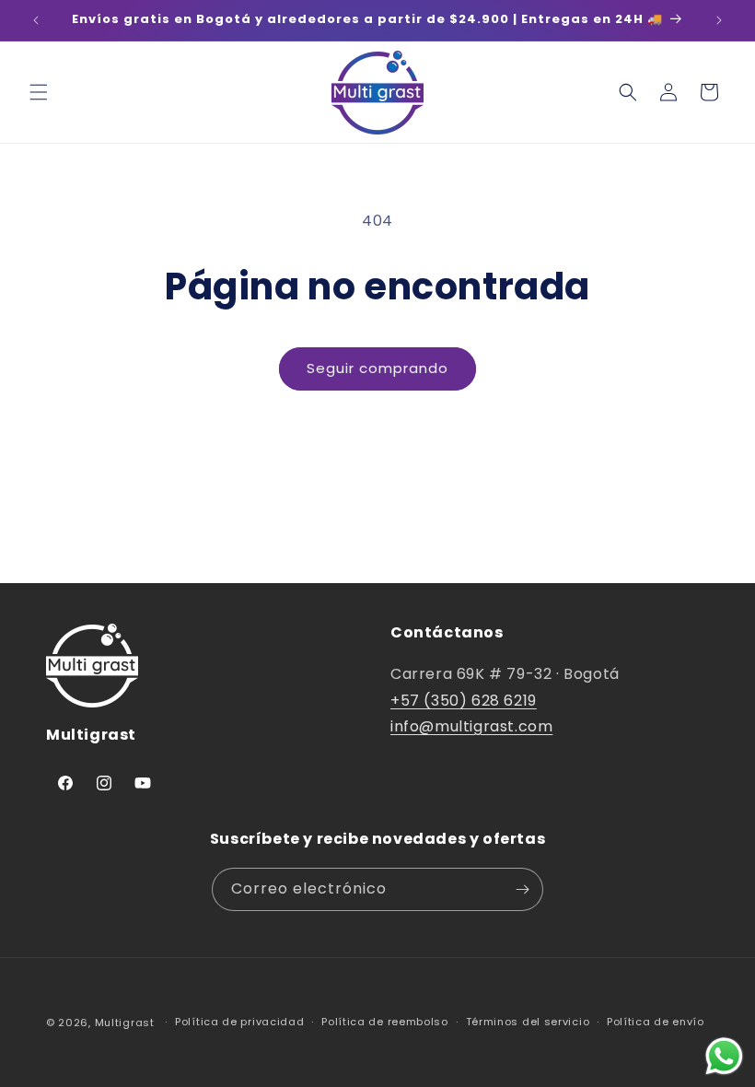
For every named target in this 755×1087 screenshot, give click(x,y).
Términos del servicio (528, 1021)
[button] (38, 92)
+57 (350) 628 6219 (463, 700)
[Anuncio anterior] (36, 20)
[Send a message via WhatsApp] (724, 1056)
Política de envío (655, 1021)
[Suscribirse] (522, 889)
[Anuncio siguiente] (719, 20)
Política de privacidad (239, 1021)
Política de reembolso (384, 1021)
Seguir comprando (377, 368)
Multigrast (125, 1022)
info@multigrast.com (471, 726)
